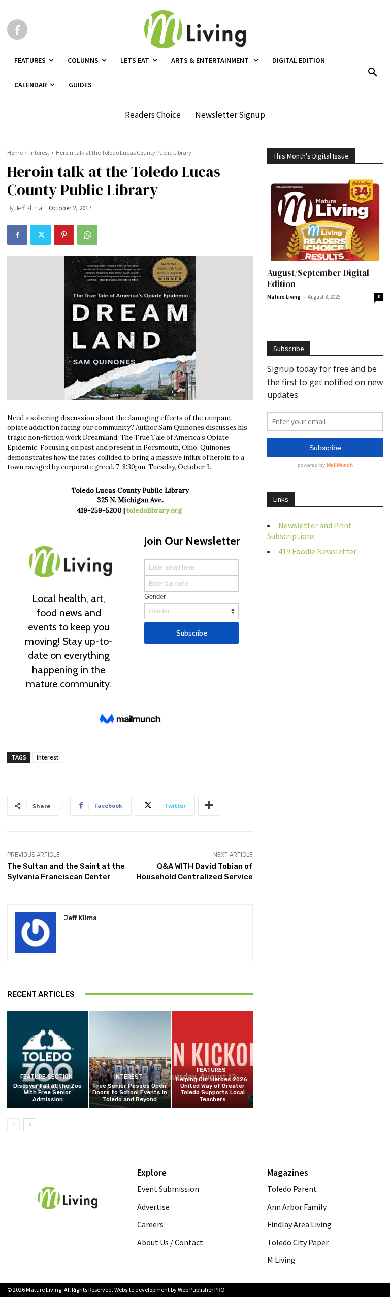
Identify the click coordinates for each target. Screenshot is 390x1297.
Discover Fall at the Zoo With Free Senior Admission (47, 1092)
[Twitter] (40, 235)
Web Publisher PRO (201, 1289)
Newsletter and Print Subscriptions (309, 530)
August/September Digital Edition (318, 278)
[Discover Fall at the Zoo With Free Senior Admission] (47, 1059)
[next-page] (29, 1124)
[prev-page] (13, 1124)
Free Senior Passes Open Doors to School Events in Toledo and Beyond (129, 1092)
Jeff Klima (28, 208)
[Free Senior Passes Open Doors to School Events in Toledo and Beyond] (129, 1059)
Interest (39, 152)
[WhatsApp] (87, 235)
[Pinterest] (64, 235)
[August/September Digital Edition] (325, 219)
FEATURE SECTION (46, 1077)
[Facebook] (17, 29)
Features (211, 1070)
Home (15, 152)
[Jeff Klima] (35, 932)
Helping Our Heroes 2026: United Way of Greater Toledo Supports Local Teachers (212, 1089)
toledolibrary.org (154, 510)
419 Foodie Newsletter (317, 551)
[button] (373, 72)
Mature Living (284, 296)
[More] (208, 806)
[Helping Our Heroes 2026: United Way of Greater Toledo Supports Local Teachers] (212, 1059)
